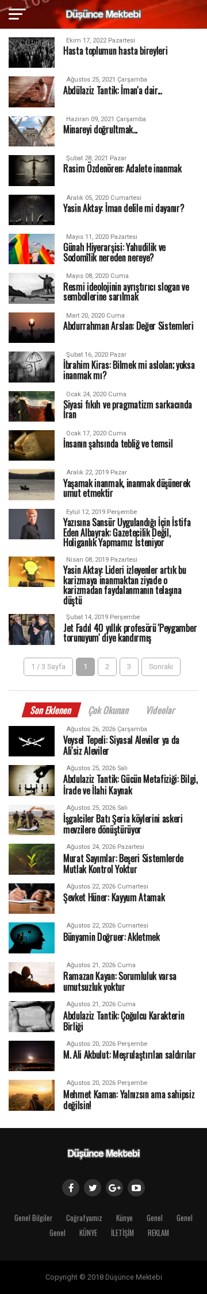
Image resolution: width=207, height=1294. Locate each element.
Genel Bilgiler (33, 1217)
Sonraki (161, 666)
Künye (124, 1217)
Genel (155, 1217)
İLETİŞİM (122, 1232)
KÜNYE (88, 1232)
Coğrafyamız (84, 1217)
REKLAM (158, 1232)
